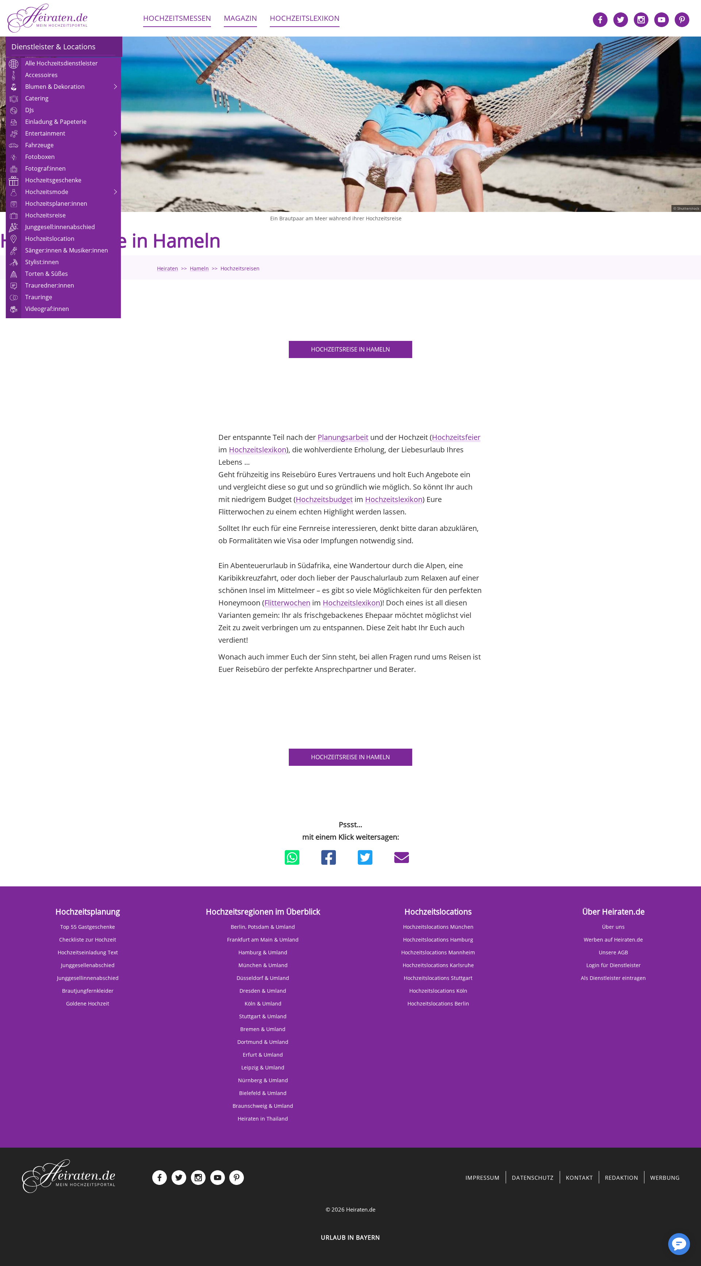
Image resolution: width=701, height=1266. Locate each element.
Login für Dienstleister (613, 965)
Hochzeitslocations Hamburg (438, 939)
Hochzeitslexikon (257, 450)
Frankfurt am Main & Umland (263, 939)
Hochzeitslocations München (438, 926)
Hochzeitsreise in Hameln (350, 349)
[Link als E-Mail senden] (401, 857)
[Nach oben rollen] (653, 1248)
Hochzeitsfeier (456, 437)
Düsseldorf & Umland (263, 977)
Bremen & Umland (263, 1029)
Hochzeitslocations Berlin (438, 1003)
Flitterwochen (287, 603)
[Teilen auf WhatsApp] (292, 857)
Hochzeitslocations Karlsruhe (438, 965)
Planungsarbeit (343, 437)
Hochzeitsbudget (324, 499)
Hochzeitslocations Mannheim (438, 952)
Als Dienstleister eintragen (613, 977)
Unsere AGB (613, 952)
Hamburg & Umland (262, 952)
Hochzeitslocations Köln (438, 990)
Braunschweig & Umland (263, 1105)
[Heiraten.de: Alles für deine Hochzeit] (68, 1175)
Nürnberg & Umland (263, 1080)
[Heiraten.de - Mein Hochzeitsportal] (47, 18)
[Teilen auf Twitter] (365, 857)
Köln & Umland (263, 1003)
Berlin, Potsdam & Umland (263, 926)
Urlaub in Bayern (350, 1237)
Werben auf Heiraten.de (613, 939)
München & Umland (263, 965)
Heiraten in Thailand (263, 1118)
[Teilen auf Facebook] (328, 857)
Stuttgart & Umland (263, 1016)
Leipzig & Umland (262, 1067)
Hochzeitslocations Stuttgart (438, 977)
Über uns (613, 926)
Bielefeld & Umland (263, 1093)
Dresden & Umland (263, 990)
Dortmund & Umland (262, 1041)
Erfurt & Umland (263, 1054)
